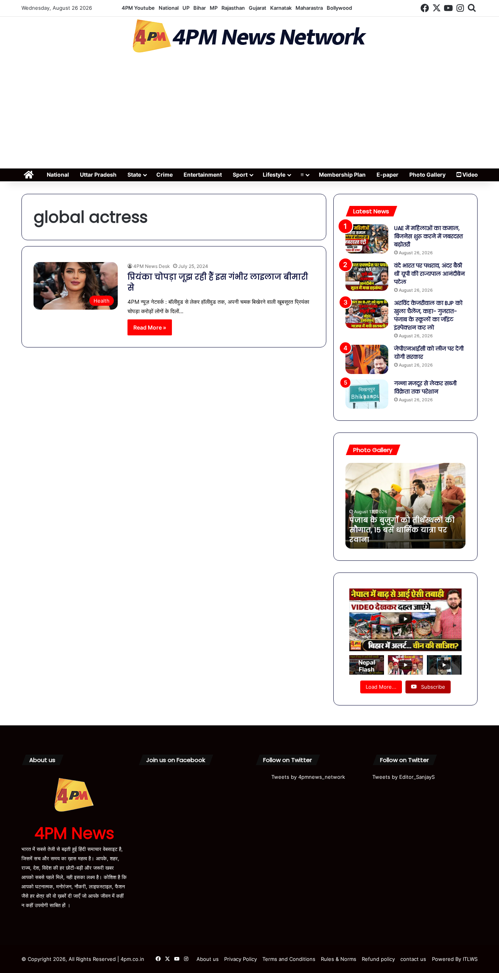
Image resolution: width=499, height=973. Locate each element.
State (134, 174)
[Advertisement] (249, 113)
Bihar (199, 8)
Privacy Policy (240, 959)
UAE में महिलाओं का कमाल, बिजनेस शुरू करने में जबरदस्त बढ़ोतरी (428, 236)
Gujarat (257, 8)
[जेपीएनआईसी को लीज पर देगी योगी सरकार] (366, 359)
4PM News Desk (151, 266)
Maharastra (309, 8)
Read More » (149, 327)
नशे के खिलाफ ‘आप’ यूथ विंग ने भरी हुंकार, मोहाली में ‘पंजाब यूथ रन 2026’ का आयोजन (401, 529)
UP (185, 8)
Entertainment (203, 174)
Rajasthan (233, 8)
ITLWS (470, 959)
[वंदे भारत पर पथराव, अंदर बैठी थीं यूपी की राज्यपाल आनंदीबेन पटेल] (366, 276)
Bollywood (339, 8)
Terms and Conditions (288, 959)
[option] (405, 506)
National (169, 8)
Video (469, 174)
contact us (413, 959)
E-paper (387, 174)
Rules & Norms (338, 959)
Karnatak (281, 8)
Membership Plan (342, 174)
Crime (164, 174)
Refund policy (378, 959)
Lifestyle (274, 174)
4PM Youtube (138, 8)
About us (207, 959)
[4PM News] (249, 36)
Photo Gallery (427, 174)
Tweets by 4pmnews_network (308, 777)
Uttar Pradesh (98, 174)
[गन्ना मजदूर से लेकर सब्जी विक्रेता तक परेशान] (366, 394)
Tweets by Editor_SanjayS (403, 777)
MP (214, 8)
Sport (240, 174)
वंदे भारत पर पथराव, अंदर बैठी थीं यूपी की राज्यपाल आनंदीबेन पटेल (429, 274)
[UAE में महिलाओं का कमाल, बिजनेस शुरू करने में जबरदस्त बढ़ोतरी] (366, 238)
